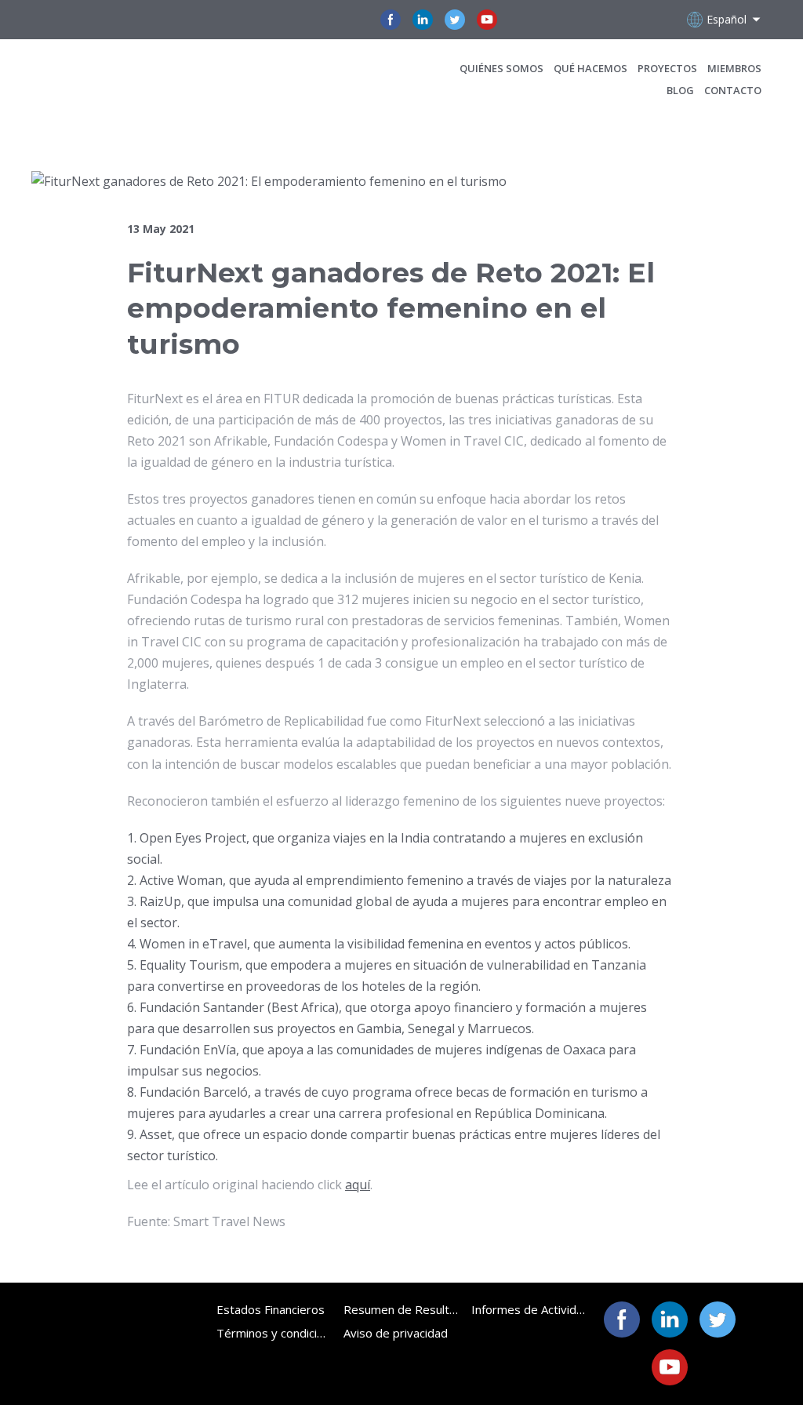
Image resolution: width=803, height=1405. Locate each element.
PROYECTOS (667, 68)
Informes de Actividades (529, 1309)
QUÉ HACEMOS (590, 68)
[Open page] (138, 79)
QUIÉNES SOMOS (501, 68)
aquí (357, 1184)
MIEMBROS (734, 68)
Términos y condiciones (274, 1333)
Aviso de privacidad (395, 1333)
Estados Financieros (270, 1309)
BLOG (680, 90)
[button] (390, 19)
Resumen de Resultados (401, 1309)
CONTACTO (732, 90)
